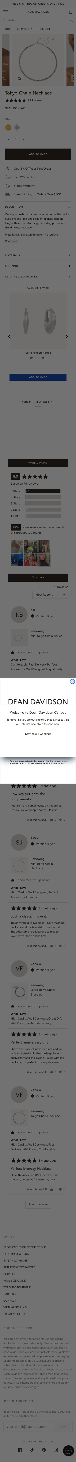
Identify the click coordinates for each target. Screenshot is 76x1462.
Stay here (31, 733)
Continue (45, 733)
